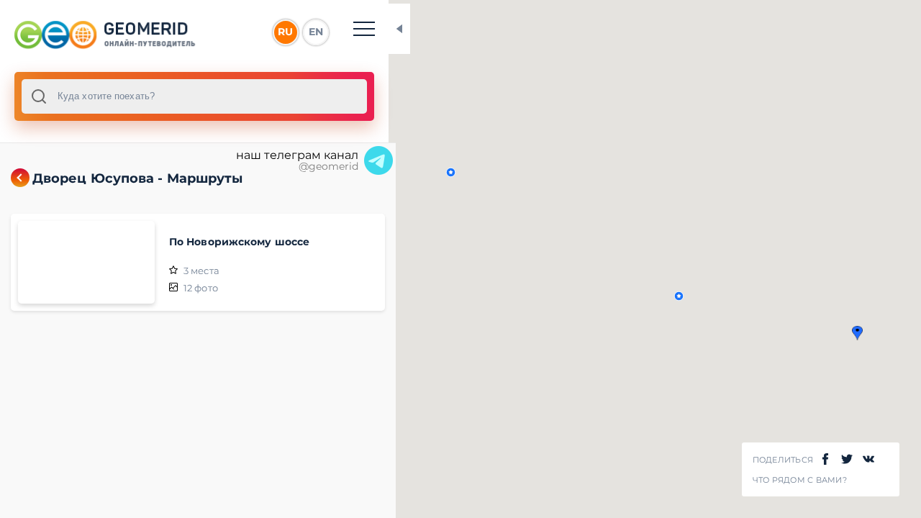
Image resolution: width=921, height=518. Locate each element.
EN (316, 31)
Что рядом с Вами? (800, 480)
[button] (857, 333)
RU (285, 31)
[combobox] (194, 96)
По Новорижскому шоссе (239, 241)
